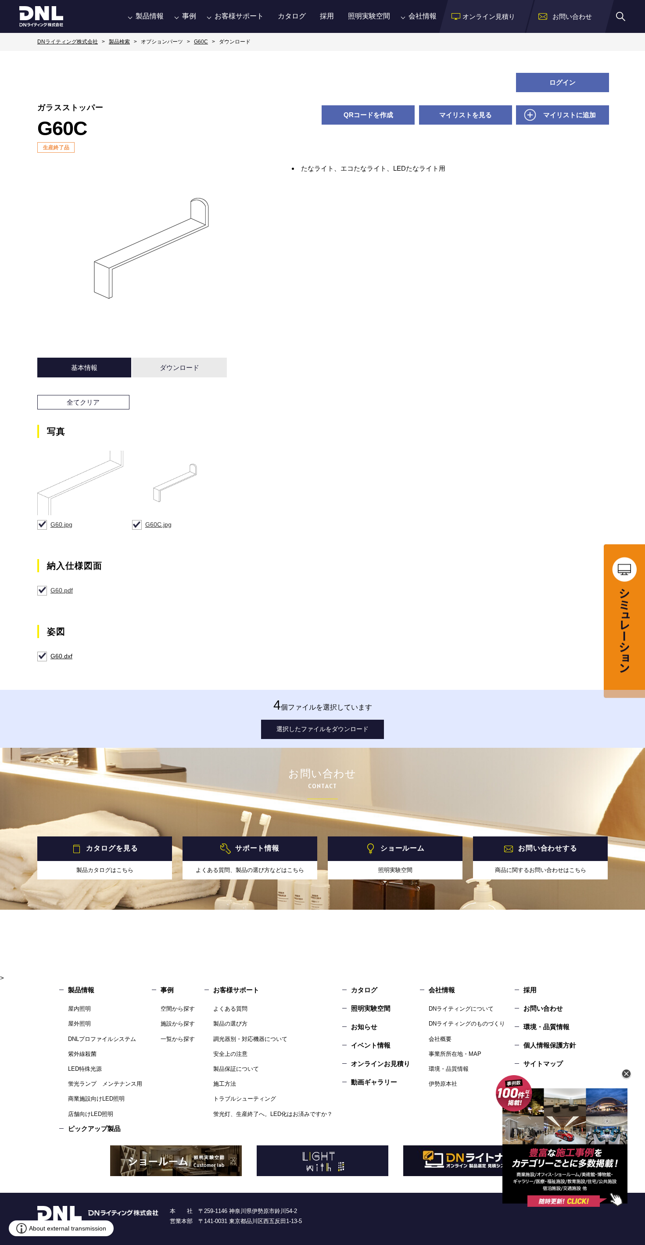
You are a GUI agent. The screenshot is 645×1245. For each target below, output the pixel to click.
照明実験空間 (369, 16)
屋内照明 (79, 1008)
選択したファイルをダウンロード (322, 728)
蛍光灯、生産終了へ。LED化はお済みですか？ (273, 1114)
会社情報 (422, 16)
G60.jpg (61, 524)
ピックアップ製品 (94, 1128)
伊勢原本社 (443, 1083)
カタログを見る (112, 848)
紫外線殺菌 (82, 1054)
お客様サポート (239, 16)
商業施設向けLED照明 (96, 1098)
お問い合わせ (543, 1008)
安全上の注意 (230, 1054)
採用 (327, 16)
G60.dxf (61, 656)
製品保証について (236, 1069)
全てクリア (83, 402)
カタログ (292, 16)
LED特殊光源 (85, 1069)
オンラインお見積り (380, 1063)
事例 (189, 16)
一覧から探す (178, 1039)
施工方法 (224, 1083)
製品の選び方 (230, 1023)
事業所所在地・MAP (455, 1054)
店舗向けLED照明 (90, 1114)
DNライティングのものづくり (467, 1023)
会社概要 (440, 1039)
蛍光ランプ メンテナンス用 (105, 1083)
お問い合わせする (547, 848)
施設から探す (178, 1023)
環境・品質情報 (449, 1069)
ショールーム (402, 848)
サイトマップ (543, 1063)
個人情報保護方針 (549, 1045)
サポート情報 (257, 848)
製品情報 (150, 16)
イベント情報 (371, 1045)
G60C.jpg (158, 524)
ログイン (562, 82)
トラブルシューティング (244, 1098)
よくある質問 (230, 1008)
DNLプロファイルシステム (102, 1039)
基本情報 (84, 367)
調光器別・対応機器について (250, 1039)
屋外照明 (79, 1023)
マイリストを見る (465, 114)
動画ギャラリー (374, 1082)
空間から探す (178, 1008)
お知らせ (364, 1026)
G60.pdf (61, 590)
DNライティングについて (461, 1008)
